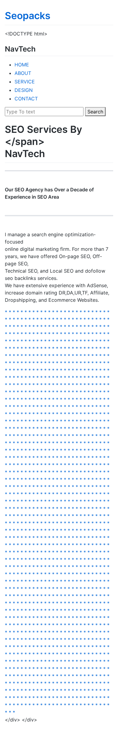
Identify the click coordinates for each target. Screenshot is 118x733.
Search (95, 112)
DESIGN (24, 90)
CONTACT (26, 99)
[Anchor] (39, 48)
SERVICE (25, 82)
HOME (22, 65)
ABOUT (23, 73)
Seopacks (28, 16)
